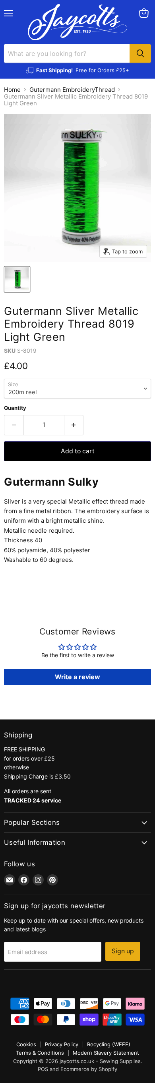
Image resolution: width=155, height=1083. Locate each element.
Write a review (77, 677)
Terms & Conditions (40, 1052)
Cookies (26, 1044)
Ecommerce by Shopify (88, 1069)
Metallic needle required (38, 530)
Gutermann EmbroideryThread (72, 89)
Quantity (15, 408)
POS (43, 1069)
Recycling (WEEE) (108, 1044)
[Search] (140, 53)
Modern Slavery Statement (106, 1052)
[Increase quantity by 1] (74, 425)
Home (12, 89)
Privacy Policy (61, 1044)
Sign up (123, 951)
